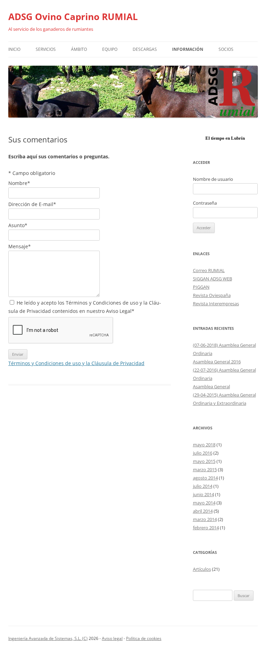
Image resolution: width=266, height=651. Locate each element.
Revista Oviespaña (212, 295)
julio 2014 (202, 486)
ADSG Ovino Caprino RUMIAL (73, 16)
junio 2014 (203, 494)
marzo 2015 (205, 469)
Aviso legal (112, 638)
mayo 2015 (204, 461)
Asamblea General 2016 (217, 362)
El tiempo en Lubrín (225, 138)
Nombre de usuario (213, 179)
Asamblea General (211, 386)
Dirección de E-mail (32, 204)
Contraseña (205, 203)
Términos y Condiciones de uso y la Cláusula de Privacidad (76, 363)
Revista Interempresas (216, 303)
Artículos (202, 569)
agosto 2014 (205, 478)
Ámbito (79, 49)
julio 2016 (202, 453)
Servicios (46, 49)
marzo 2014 (205, 519)
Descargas (145, 49)
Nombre (19, 183)
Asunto (17, 225)
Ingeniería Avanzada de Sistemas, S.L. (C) (48, 638)
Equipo (109, 49)
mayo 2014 (204, 503)
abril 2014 (203, 511)
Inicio (14, 49)
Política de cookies (143, 638)
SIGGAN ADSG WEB (212, 279)
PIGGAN (201, 287)
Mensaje (19, 246)
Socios (226, 49)
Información (187, 49)
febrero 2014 (206, 527)
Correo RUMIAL (209, 270)
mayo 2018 (204, 444)
